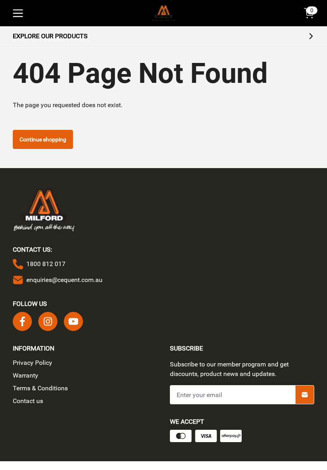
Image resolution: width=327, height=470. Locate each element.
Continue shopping (43, 139)
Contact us (28, 401)
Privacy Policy (32, 362)
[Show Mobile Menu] (18, 13)
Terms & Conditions (40, 388)
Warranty (25, 375)
